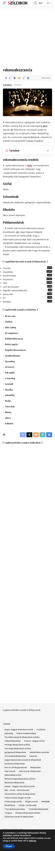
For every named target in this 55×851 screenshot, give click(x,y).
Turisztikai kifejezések (38, 809)
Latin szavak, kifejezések (30, 771)
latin (29, 165)
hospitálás (8, 272)
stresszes (9, 367)
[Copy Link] (24, 78)
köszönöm (8, 279)
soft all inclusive (11, 286)
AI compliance (11, 333)
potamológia (9, 275)
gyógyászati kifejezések (15, 752)
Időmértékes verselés (39, 752)
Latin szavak (10, 771)
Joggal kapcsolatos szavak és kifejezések (23, 760)
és (12, 129)
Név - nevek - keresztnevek (17, 790)
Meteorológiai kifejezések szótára (20, 779)
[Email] (19, 78)
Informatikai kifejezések (15, 756)
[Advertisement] (27, 34)
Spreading (10, 361)
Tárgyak (8, 813)
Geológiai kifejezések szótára (18, 748)
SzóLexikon (17, 3)
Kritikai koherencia (14, 338)
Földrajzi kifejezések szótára (17, 745)
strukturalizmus (12, 355)
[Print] (28, 78)
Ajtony (8, 412)
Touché (6, 268)
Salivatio (9, 423)
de (17, 232)
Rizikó (8, 401)
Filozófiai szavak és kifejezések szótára (22, 737)
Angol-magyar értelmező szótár (19, 729)
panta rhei (8, 294)
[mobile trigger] (5, 3)
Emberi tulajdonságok (26, 733)
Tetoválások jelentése (15, 809)
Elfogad (9, 846)
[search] (35, 3)
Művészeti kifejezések (14, 783)
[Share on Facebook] (10, 78)
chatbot (8, 322)
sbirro (8, 418)
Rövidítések (10, 805)
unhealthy (10, 395)
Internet (33, 756)
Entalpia (7, 301)
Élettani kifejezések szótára (27, 813)
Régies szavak (31, 801)
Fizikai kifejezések (13, 741)
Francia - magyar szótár (34, 741)
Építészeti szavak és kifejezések (19, 817)
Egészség (9, 733)
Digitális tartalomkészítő (15, 290)
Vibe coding (10, 327)
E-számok (41, 729)
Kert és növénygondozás (16, 767)
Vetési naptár (11, 344)
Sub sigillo (10, 372)
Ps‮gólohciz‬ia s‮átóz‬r (13, 801)
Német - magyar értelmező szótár (20, 786)
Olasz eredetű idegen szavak (18, 798)
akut (45, 126)
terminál (9, 384)
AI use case (10, 316)
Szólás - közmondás (28, 805)
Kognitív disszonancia (15, 350)
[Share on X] (14, 78)
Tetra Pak (9, 406)
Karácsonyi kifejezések (15, 764)
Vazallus (9, 389)
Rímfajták (45, 801)
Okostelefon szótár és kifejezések (20, 794)
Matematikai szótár (13, 775)
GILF (5, 283)
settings (32, 840)
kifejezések (35, 767)
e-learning (10, 378)
